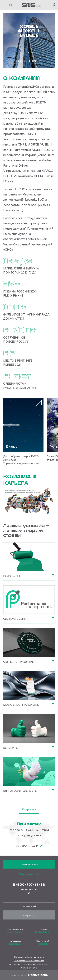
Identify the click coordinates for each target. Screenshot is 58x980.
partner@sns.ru (14, 932)
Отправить (29, 915)
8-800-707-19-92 (29, 884)
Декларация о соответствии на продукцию (29, 964)
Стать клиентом (29, 874)
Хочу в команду (29, 864)
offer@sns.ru (15, 944)
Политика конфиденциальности (29, 957)
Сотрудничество (29, 967)
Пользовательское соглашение (29, 960)
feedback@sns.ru (43, 932)
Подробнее (29, 809)
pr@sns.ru (43, 944)
